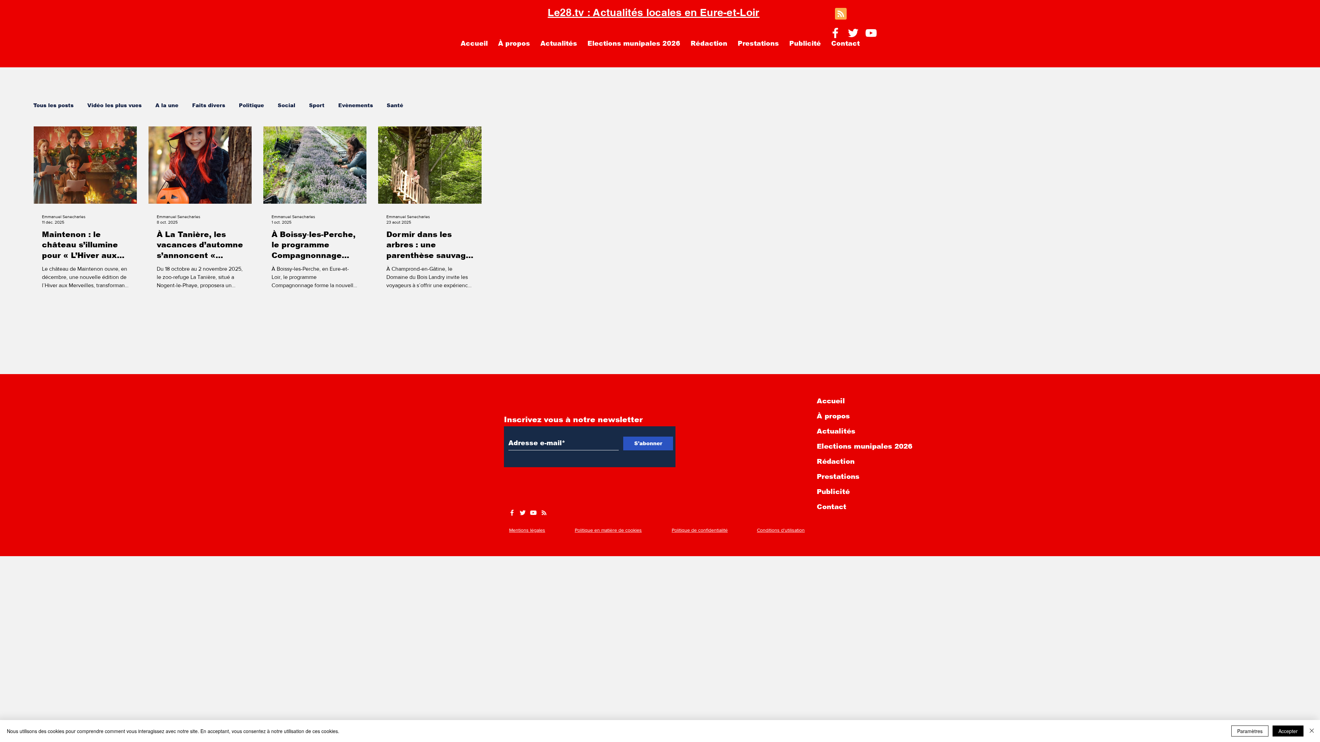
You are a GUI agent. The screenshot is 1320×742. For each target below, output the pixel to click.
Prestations (838, 476)
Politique (251, 105)
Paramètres (1250, 731)
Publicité (833, 491)
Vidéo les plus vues (114, 105)
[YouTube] (871, 33)
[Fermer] (1312, 731)
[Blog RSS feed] (841, 14)
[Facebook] (835, 33)
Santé (395, 105)
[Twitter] (853, 33)
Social (286, 105)
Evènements (355, 105)
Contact (831, 506)
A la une (166, 105)
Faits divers (208, 105)
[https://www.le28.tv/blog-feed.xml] (544, 513)
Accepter (1288, 731)
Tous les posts (53, 105)
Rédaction (836, 461)
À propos (833, 416)
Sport (316, 105)
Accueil (831, 401)
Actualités (836, 431)
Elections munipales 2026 (864, 446)
